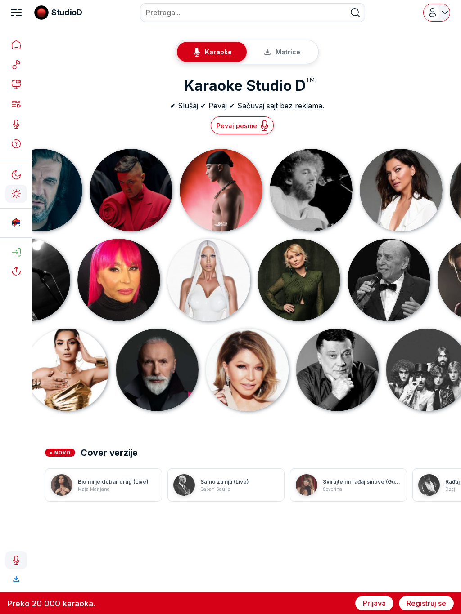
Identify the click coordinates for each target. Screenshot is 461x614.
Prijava (374, 603)
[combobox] (252, 12)
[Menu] (16, 13)
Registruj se (426, 603)
